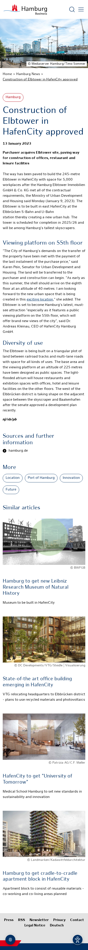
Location (13, 478)
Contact (77, 920)
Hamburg (13, 97)
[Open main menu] (81, 9)
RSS (21, 920)
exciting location (40, 299)
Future (11, 489)
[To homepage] (25, 9)
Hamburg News (28, 74)
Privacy (59, 920)
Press (9, 920)
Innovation (71, 478)
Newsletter (39, 920)
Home (7, 74)
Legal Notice (34, 925)
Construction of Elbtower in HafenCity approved (40, 79)
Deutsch (57, 925)
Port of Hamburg (41, 478)
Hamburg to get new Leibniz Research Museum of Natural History (35, 587)
